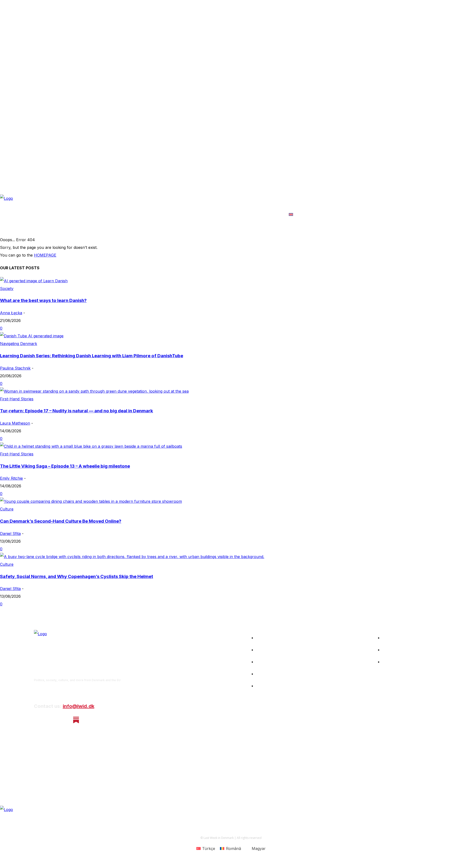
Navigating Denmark (18, 343)
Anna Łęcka (11, 312)
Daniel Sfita (10, 533)
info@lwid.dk (78, 706)
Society (6, 288)
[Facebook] (38, 720)
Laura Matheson (15, 423)
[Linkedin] (63, 720)
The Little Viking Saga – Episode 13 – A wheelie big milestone (65, 466)
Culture (6, 509)
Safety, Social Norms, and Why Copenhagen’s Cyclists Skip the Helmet (76, 576)
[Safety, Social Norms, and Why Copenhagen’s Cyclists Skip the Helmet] (132, 556)
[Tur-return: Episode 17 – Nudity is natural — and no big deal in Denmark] (94, 391)
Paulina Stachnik (15, 368)
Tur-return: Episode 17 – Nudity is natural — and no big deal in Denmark (76, 411)
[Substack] (76, 720)
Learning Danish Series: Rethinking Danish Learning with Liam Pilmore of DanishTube (91, 355)
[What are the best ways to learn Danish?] (34, 280)
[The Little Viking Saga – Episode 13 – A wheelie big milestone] (91, 446)
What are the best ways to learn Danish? (43, 300)
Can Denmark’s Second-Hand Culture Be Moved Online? (60, 521)
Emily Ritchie (11, 478)
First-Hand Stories (16, 398)
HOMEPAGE (45, 255)
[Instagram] (51, 720)
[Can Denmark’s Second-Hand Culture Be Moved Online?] (91, 501)
